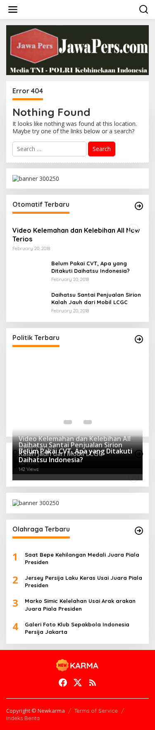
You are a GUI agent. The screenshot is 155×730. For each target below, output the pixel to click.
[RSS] (92, 682)
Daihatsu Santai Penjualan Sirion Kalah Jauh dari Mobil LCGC (96, 298)
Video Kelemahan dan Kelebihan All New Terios (76, 234)
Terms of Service (96, 710)
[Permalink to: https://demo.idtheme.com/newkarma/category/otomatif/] (139, 206)
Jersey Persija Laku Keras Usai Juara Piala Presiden (83, 581)
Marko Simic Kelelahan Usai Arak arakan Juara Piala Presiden (80, 605)
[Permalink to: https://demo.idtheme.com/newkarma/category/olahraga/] (139, 531)
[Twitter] (77, 682)
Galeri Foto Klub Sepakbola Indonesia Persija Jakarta (77, 628)
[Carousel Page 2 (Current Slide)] (78, 422)
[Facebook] (62, 682)
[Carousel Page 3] (87, 422)
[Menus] (12, 9)
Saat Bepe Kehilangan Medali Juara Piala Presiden (82, 558)
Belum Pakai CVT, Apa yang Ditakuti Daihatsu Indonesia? (90, 267)
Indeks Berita (23, 718)
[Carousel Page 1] (68, 422)
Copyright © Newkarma (35, 710)
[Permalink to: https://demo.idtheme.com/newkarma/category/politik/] (139, 339)
